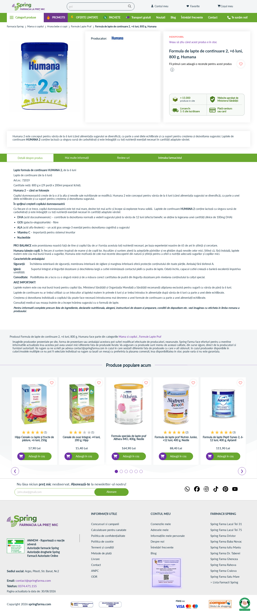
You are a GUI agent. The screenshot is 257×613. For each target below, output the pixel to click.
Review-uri (123, 157)
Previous (17, 471)
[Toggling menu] (25, 17)
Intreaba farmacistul (170, 157)
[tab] (30, 158)
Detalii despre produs (30, 158)
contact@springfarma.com (33, 580)
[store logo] (36, 6)
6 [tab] (140, 471)
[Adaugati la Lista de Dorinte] (52, 382)
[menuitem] (56, 17)
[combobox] (100, 6)
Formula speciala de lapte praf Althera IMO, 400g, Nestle (128, 437)
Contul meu (161, 6)
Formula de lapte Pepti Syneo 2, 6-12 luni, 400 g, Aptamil (223, 439)
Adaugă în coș (37, 456)
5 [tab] (135, 471)
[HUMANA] (117, 38)
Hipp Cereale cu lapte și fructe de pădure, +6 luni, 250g (34, 439)
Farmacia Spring (15, 26)
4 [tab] (131, 471)
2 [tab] (121, 471)
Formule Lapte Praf (81, 26)
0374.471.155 (27, 586)
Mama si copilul (35, 26)
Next (242, 471)
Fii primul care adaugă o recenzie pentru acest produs (200, 64)
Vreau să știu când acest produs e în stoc (193, 42)
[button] (172, 70)
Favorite (195, 6)
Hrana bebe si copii (57, 26)
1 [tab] (116, 471)
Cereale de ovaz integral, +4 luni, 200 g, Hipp (81, 439)
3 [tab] (126, 471)
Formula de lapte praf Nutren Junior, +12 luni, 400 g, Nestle (176, 439)
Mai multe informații (77, 157)
